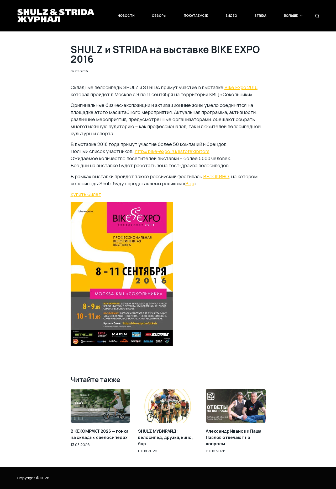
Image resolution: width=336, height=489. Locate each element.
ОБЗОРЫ (159, 15)
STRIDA (260, 15)
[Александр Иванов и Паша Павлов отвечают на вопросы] (236, 406)
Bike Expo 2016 (241, 87)
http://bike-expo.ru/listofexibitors (172, 151)
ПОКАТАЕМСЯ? (196, 15)
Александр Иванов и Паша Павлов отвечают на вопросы (233, 437)
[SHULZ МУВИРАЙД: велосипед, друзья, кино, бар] (168, 406)
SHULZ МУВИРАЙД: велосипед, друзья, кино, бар (165, 437)
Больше (291, 15)
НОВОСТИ (126, 15)
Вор (189, 183)
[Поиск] (317, 16)
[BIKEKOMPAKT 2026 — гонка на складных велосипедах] (100, 406)
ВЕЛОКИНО (216, 176)
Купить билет (86, 194)
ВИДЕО (231, 15)
